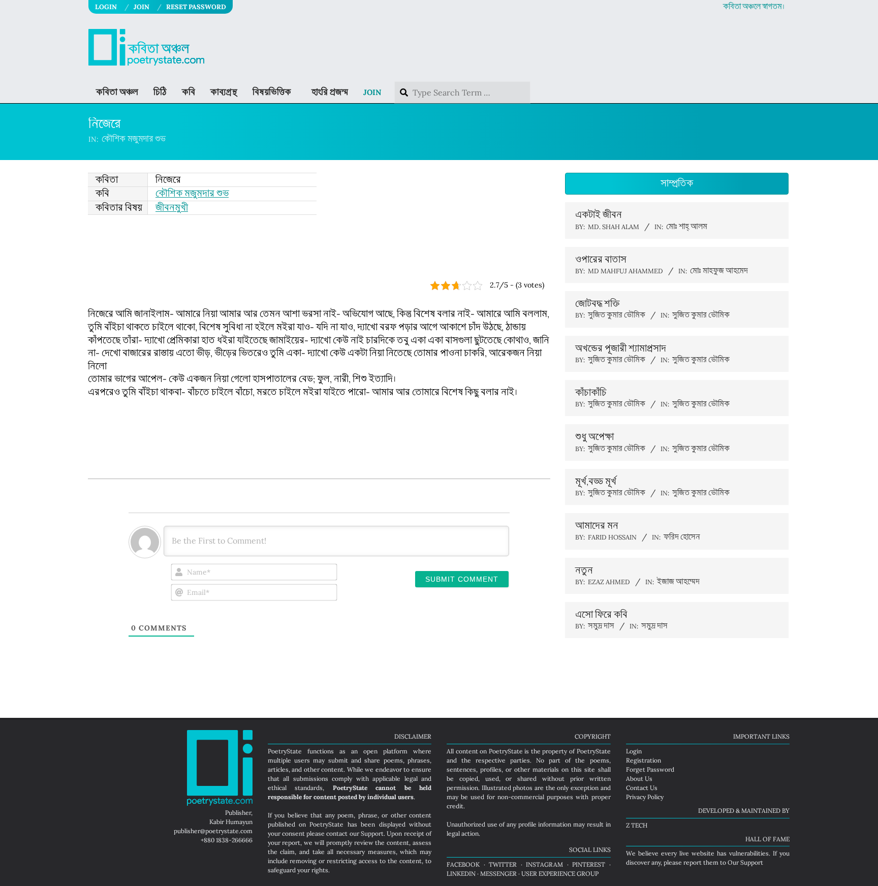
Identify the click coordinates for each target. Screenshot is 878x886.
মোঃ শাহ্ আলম (686, 227)
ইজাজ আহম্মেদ (678, 582)
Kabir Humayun (231, 822)
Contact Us (641, 788)
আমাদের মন (596, 526)
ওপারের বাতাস (600, 260)
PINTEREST (588, 864)
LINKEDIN (461, 873)
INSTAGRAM (544, 864)
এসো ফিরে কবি (601, 615)
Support (372, 833)
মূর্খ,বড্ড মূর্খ (595, 482)
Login (634, 751)
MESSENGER (498, 873)
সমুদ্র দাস (654, 626)
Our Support (745, 862)
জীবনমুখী (171, 208)
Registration (643, 760)
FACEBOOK (463, 864)
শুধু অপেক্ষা (594, 437)
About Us (639, 778)
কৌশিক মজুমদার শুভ (134, 139)
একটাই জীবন (598, 215)
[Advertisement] (319, 248)
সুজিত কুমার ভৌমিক (701, 315)
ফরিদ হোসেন (682, 537)
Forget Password (650, 769)
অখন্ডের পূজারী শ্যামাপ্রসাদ (620, 348)
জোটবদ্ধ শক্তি (597, 304)
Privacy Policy (645, 797)
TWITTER (503, 864)
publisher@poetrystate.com (213, 831)
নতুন (584, 570)
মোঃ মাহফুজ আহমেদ (719, 271)
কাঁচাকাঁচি (591, 393)
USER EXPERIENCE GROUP (560, 873)
